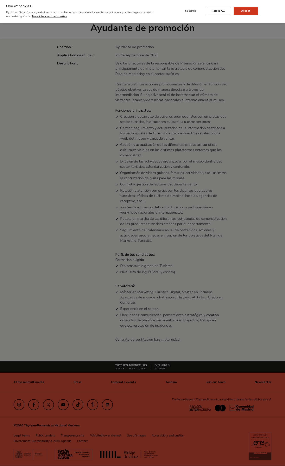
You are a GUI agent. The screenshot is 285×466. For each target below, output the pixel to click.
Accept (245, 11)
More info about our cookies (49, 16)
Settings (190, 11)
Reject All (218, 11)
